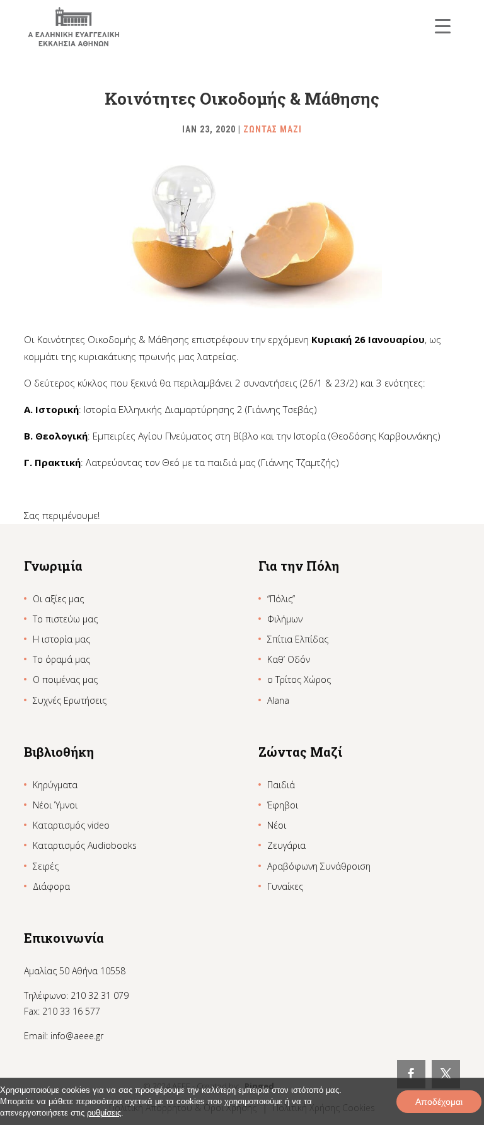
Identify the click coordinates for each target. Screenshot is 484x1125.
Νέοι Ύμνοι (55, 805)
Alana (278, 700)
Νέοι (276, 825)
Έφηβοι (282, 805)
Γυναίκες (285, 886)
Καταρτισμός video (71, 825)
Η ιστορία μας (61, 639)
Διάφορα (51, 886)
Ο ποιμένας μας (65, 679)
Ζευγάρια (286, 845)
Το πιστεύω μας (65, 619)
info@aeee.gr (76, 1036)
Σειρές (46, 866)
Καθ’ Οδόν (288, 659)
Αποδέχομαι (439, 1102)
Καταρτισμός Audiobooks (85, 845)
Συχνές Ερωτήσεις (70, 700)
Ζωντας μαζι (272, 129)
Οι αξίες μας (58, 599)
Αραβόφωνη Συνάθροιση (319, 866)
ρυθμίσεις (104, 1112)
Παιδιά (281, 785)
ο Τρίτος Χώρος (299, 679)
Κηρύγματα (55, 785)
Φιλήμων (284, 619)
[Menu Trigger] (442, 25)
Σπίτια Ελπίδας (297, 639)
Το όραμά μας (61, 659)
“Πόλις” (281, 599)
